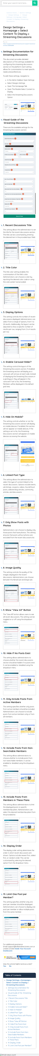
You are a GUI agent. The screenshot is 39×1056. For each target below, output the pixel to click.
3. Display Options (15, 1004)
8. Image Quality (14, 1018)
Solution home (12, 13)
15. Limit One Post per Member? (20, 1045)
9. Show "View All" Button (17, 1021)
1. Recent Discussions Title (18, 998)
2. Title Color (12, 1001)
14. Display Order (14, 1043)
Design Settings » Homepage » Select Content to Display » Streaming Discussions (18, 982)
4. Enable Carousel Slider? (17, 1007)
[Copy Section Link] (1, 52)
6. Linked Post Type (15, 1013)
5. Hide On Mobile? (15, 1010)
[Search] (34, 3)
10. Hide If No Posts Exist (17, 1024)
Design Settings (13, 15)
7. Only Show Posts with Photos (20, 1015)
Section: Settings (25, 13)
